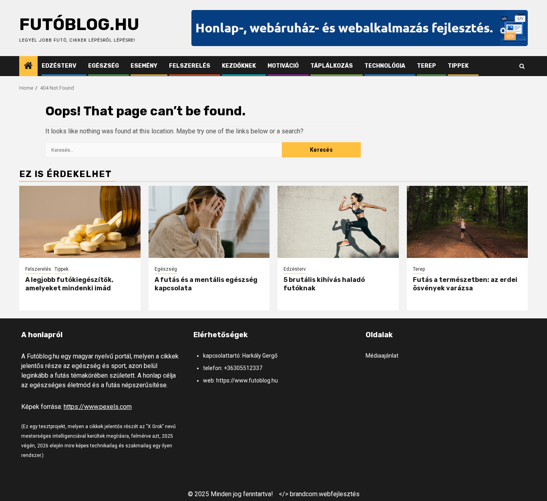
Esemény (144, 65)
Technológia (384, 65)
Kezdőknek (239, 65)
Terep (426, 65)
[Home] (28, 66)
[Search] (522, 66)
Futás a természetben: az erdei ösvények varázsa (465, 284)
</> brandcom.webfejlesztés (319, 494)
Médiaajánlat (382, 355)
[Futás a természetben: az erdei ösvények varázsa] (467, 222)
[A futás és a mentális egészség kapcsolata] (209, 222)
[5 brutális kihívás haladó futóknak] (338, 222)
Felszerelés (189, 65)
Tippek (458, 65)
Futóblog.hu (79, 24)
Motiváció (283, 65)
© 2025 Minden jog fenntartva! (230, 494)
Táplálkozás (331, 65)
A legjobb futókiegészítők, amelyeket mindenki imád (69, 284)
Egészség (103, 65)
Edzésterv (59, 65)
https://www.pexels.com (98, 406)
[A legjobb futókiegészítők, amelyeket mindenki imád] (80, 222)
